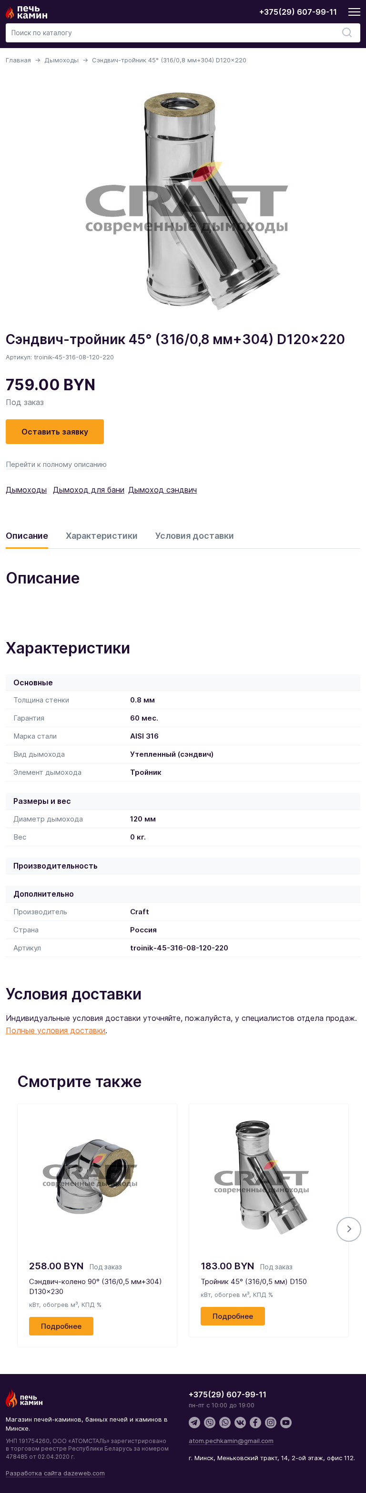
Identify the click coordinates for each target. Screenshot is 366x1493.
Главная (18, 60)
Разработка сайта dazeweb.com (55, 1473)
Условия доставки (194, 536)
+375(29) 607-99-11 (298, 12)
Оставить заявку (54, 431)
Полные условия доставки (55, 1030)
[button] (348, 1229)
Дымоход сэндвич (162, 489)
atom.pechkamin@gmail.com (231, 1440)
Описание (27, 536)
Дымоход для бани (88, 489)
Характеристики (102, 536)
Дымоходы (61, 60)
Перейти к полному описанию (56, 464)
